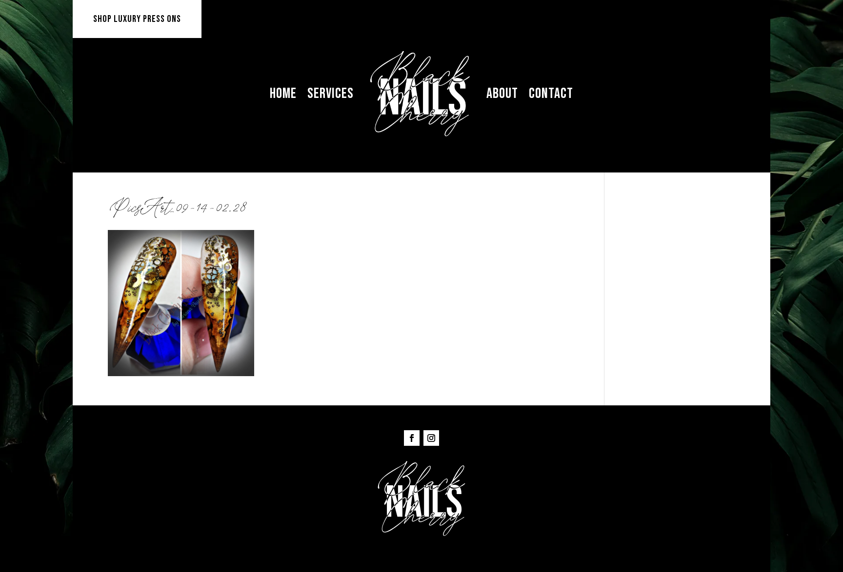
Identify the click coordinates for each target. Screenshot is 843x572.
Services (330, 93)
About (502, 93)
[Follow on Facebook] (412, 438)
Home (283, 93)
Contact (551, 93)
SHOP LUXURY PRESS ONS (137, 19)
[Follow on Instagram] (431, 438)
